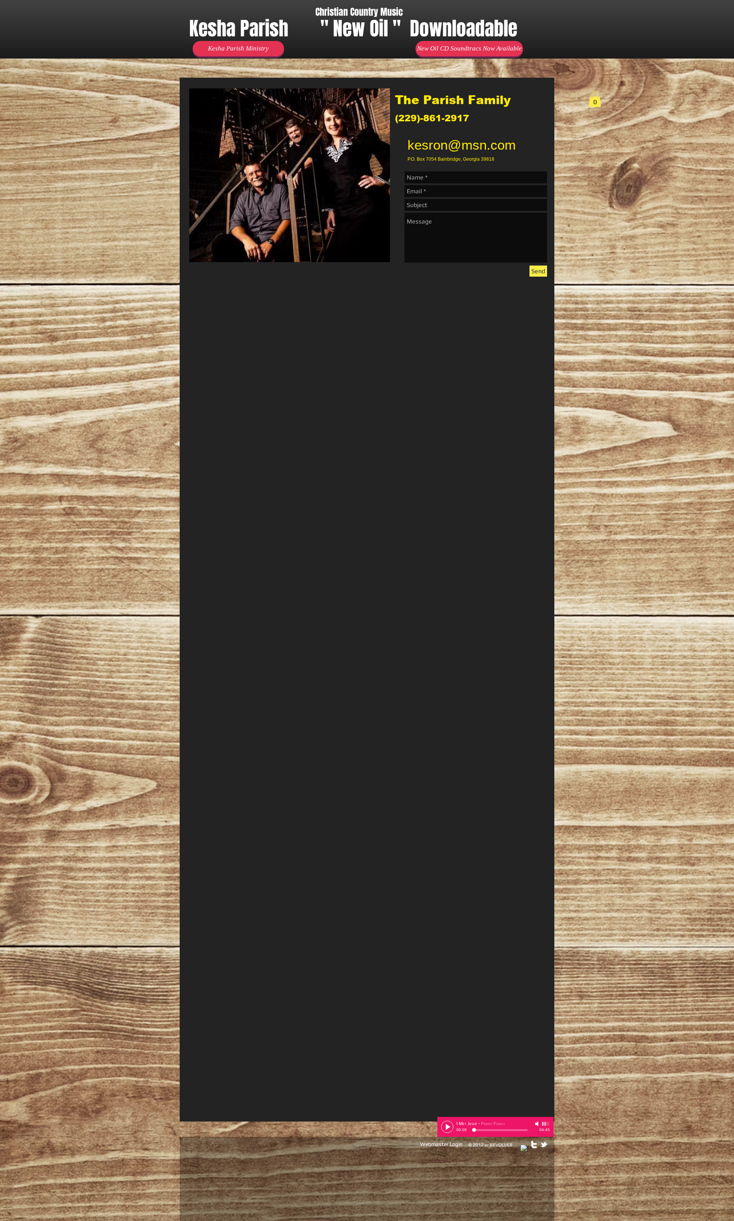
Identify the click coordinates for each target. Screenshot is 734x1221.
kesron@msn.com (462, 144)
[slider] (546, 1124)
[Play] (447, 1127)
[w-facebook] (524, 1149)
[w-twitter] (534, 1144)
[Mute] (537, 1124)
